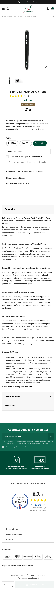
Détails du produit (13, 396)
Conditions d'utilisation (36, 575)
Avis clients (10, 406)
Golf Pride (28, 100)
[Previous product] (52, 16)
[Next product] (53, 16)
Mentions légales (18, 575)
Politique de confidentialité (28, 578)
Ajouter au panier (37, 585)
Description (10, 209)
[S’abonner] (51, 436)
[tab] (28, 209)
